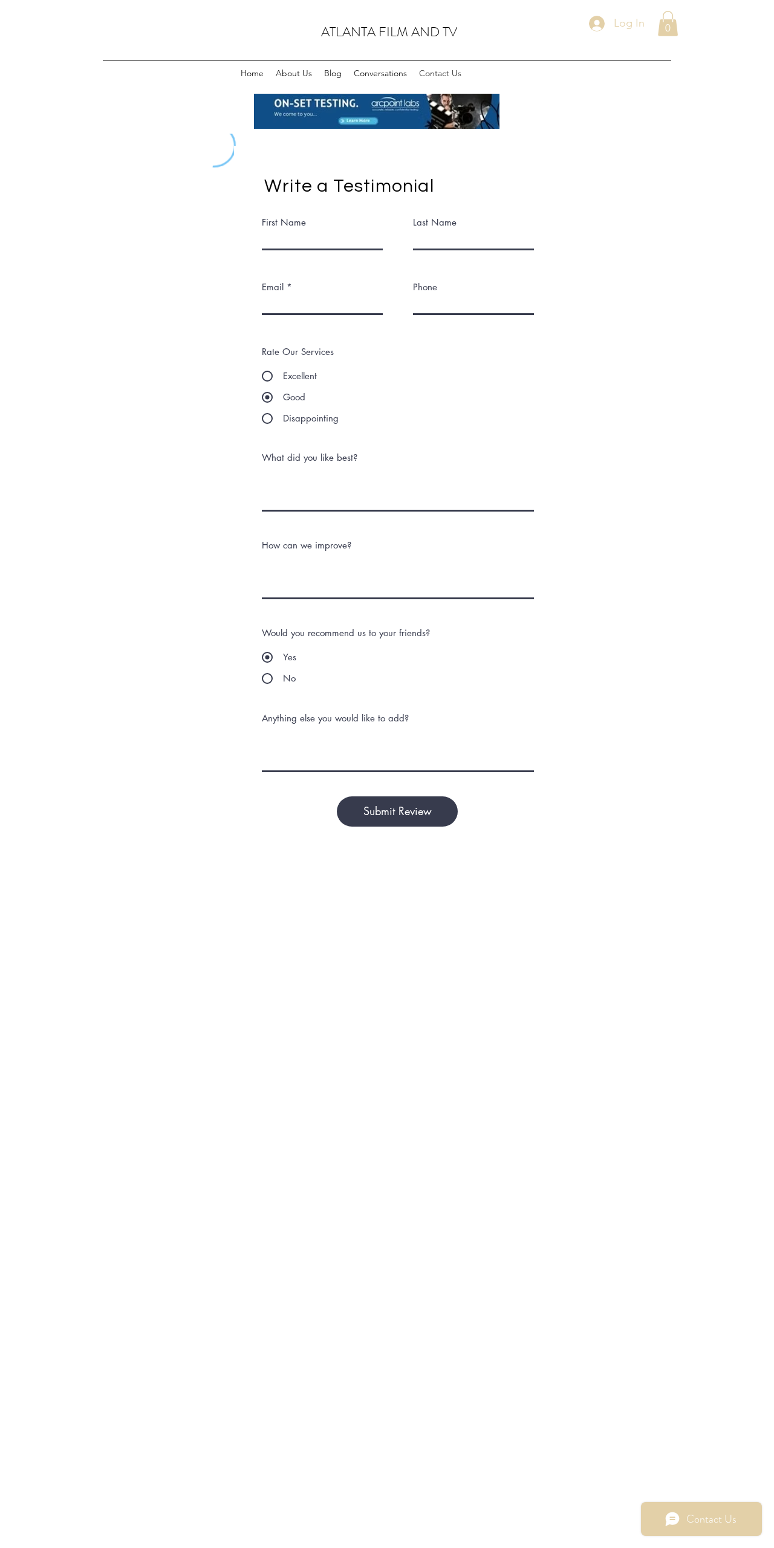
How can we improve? (306, 545)
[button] (667, 23)
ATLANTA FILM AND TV (389, 31)
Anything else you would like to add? (335, 718)
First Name (284, 222)
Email (273, 286)
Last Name (435, 222)
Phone (425, 286)
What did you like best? (309, 457)
